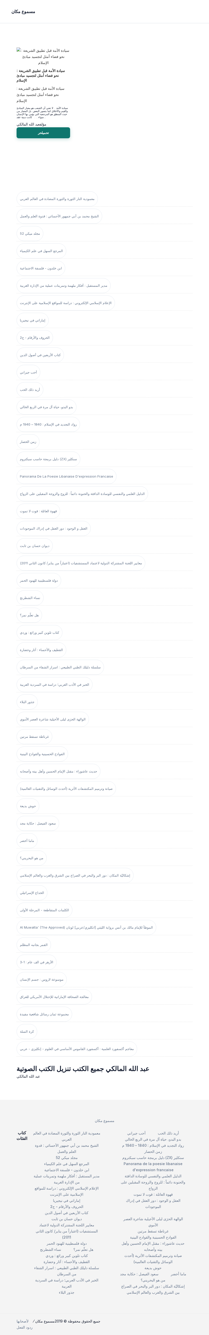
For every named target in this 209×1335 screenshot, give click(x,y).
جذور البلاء (27, 702)
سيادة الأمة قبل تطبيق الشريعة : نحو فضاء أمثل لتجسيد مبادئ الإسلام (41, 75)
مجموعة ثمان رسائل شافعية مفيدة (44, 1014)
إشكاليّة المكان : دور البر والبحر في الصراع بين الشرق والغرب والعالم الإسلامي (75, 875)
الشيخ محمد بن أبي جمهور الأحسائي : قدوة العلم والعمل (59, 216)
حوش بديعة (28, 806)
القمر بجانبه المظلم (34, 945)
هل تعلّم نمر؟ (29, 615)
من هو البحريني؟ (31, 858)
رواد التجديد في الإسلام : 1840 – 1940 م (48, 424)
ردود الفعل (25, 1327)
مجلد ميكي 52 (30, 233)
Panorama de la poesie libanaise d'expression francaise (66, 476)
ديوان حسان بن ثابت (34, 546)
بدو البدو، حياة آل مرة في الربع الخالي (46, 407)
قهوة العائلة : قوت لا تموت (38, 511)
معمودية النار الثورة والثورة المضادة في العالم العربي (57, 199)
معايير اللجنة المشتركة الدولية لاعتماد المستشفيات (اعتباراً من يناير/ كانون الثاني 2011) (81, 563)
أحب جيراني (28, 372)
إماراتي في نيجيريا (32, 320)
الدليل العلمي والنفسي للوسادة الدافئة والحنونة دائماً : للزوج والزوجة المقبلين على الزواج (82, 494)
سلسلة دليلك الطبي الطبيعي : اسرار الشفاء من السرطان (60, 667)
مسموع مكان (104, 1120)
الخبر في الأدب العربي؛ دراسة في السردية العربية (54, 684)
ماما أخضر (27, 841)
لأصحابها (23, 1321)
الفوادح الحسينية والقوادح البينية (42, 754)
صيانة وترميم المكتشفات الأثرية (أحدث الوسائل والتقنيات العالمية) (66, 789)
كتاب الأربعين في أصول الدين (40, 355)
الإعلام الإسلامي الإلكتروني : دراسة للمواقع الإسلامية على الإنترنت (66, 303)
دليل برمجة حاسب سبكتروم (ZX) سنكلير (48, 459)
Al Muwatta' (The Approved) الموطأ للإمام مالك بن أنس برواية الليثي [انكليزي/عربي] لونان (86, 927)
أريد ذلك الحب (30, 390)
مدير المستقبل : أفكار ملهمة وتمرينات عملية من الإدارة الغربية (63, 285)
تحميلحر (43, 133)
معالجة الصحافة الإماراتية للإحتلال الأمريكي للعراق (54, 997)
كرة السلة (27, 1031)
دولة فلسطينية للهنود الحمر (39, 580)
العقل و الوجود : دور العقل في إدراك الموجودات (53, 528)
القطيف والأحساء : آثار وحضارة (41, 650)
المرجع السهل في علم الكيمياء (41, 251)
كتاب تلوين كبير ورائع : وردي (39, 632)
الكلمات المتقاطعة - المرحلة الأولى (44, 910)
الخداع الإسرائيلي (32, 893)
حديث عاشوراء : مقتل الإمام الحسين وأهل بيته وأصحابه (58, 771)
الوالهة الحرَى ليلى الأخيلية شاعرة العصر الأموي (53, 719)
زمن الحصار (28, 442)
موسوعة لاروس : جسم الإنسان (41, 979)
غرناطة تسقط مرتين (34, 736)
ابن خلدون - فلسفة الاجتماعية (41, 268)
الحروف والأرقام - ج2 (35, 337)
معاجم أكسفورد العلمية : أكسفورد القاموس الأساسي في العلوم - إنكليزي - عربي (77, 1049)
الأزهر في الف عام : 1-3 (36, 962)
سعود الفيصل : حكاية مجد (38, 823)
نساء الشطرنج (30, 598)
